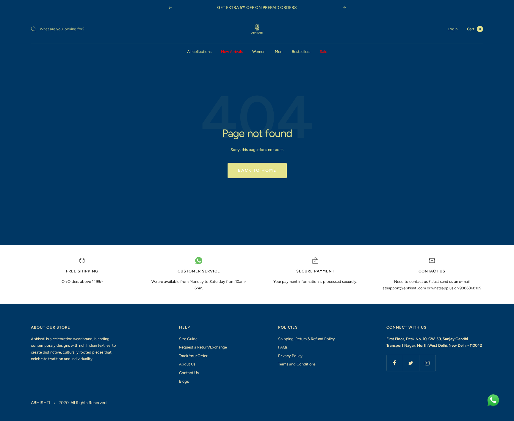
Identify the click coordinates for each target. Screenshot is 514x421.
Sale (323, 51)
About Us (187, 364)
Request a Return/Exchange (203, 347)
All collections (199, 51)
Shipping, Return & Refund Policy (306, 339)
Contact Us (189, 372)
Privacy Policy (290, 356)
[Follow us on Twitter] (411, 363)
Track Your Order (193, 356)
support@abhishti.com (406, 288)
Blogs (184, 381)
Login (452, 29)
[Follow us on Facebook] (394, 363)
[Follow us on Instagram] (427, 363)
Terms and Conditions (297, 364)
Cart (474, 29)
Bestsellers (301, 51)
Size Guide (188, 339)
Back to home (257, 170)
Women (258, 51)
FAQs (283, 347)
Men (278, 51)
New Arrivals (232, 51)
